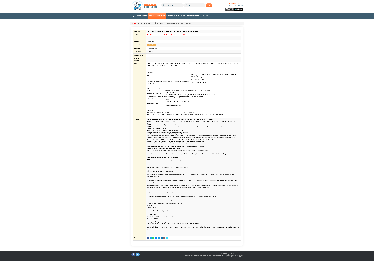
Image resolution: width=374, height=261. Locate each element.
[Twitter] (138, 254)
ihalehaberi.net (228, 253)
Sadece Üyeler (151, 45)
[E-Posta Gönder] (164, 238)
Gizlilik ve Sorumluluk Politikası (234, 257)
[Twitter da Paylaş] (151, 238)
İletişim (144, 16)
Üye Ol (139, 16)
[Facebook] (133, 254)
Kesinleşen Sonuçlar (193, 16)
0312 (236, 4)
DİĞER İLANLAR (158, 23)
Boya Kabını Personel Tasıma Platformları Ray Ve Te (178, 23)
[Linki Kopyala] (167, 238)
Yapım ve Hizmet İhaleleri (156, 16)
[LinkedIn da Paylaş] (162, 238)
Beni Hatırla (210, 9)
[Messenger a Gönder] (156, 238)
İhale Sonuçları (181, 16)
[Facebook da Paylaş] (148, 238)
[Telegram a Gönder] (159, 238)
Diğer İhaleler (170, 16)
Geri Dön (134, 23)
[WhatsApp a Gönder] (153, 238)
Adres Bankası (206, 16)
